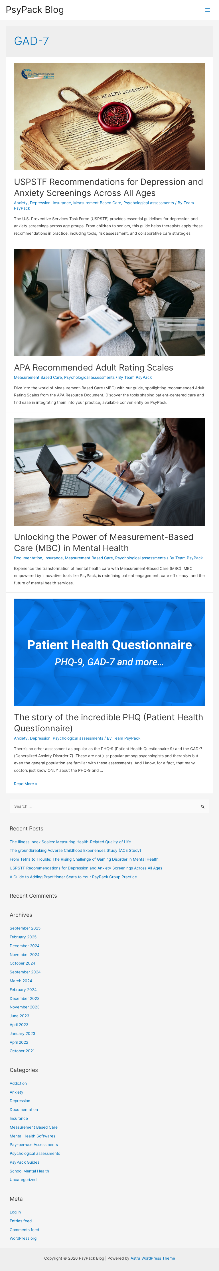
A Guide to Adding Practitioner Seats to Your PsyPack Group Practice (73, 877)
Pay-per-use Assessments (34, 1144)
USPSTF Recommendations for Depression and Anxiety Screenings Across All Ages (86, 868)
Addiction (18, 1083)
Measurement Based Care (97, 202)
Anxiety (21, 202)
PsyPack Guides (24, 1162)
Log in (15, 1212)
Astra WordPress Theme (153, 1258)
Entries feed (21, 1221)
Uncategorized (23, 1179)
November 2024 (25, 954)
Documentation (28, 558)
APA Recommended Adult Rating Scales (93, 367)
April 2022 (19, 1042)
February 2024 (23, 989)
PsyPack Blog (35, 9)
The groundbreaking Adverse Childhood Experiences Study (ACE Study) (75, 850)
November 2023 (25, 1007)
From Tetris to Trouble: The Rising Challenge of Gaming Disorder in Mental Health (84, 859)
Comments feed (24, 1229)
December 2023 (25, 998)
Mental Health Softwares (32, 1136)
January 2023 (22, 1033)
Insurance (62, 202)
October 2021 (22, 1051)
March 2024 (21, 981)
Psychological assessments (148, 202)
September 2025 (25, 928)
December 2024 (25, 945)
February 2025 (23, 937)
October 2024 (22, 963)
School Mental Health (29, 1171)
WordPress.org (23, 1238)
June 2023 (19, 1016)
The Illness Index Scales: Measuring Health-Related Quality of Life (70, 842)
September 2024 (25, 972)
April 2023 (19, 1024)
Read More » (25, 783)
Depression (40, 202)
